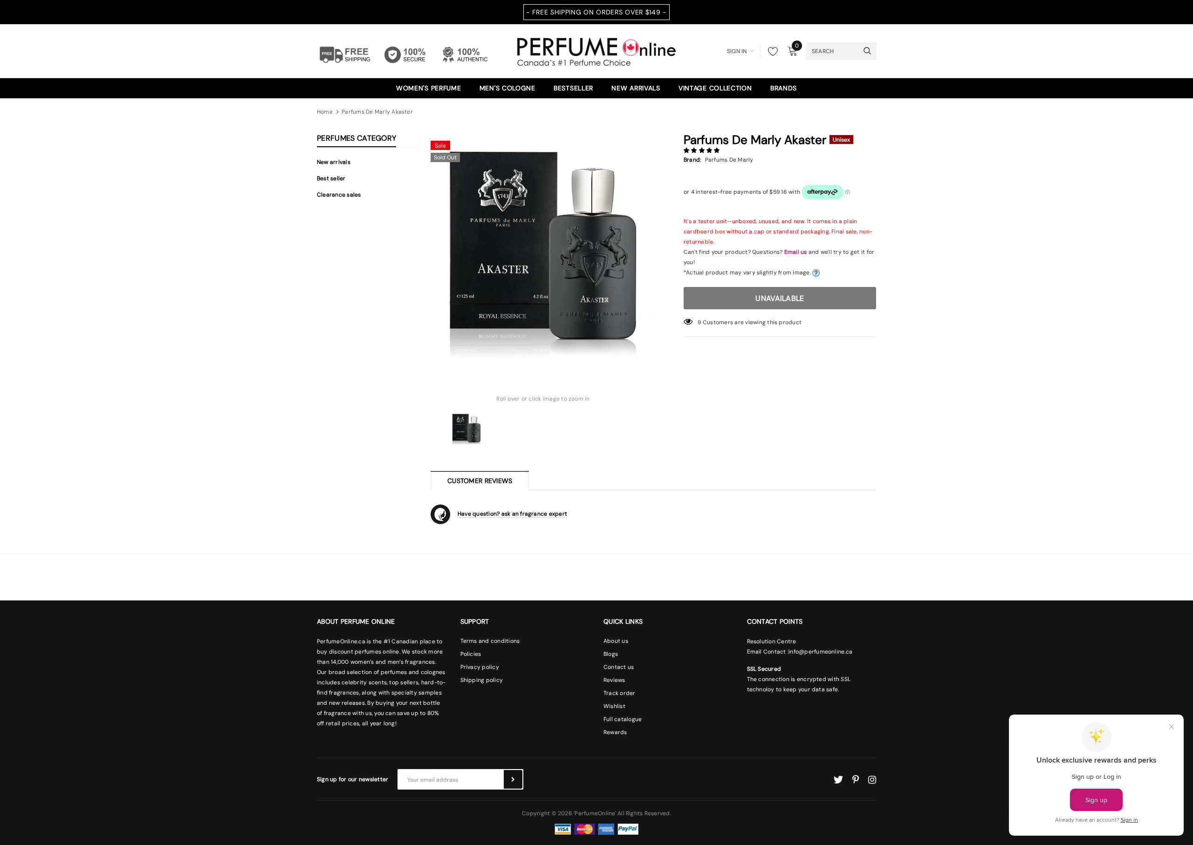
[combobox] (832, 50)
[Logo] (596, 50)
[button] (702, 150)
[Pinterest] (855, 780)
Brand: (692, 160)
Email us (795, 252)
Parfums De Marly (729, 160)
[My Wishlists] (770, 51)
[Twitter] (838, 780)
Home (325, 112)
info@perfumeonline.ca (820, 651)
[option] (543, 248)
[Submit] (513, 779)
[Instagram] (872, 780)
